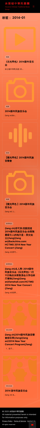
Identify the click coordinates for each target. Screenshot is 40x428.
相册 (7, 106)
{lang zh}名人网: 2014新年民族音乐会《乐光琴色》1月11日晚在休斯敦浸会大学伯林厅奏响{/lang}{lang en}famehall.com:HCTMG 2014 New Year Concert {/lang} (20, 278)
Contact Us (31, 421)
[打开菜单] (33, 6)
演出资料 (9, 330)
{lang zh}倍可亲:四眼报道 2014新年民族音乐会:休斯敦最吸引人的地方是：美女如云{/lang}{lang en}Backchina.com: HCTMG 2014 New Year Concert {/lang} (20, 238)
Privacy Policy (7, 421)
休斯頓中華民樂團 (17, 3)
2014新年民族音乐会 (16, 111)
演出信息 (9, 386)
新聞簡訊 (9, 223)
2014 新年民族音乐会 (16, 390)
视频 (7, 57)
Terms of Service (20, 421)
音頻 (7, 153)
